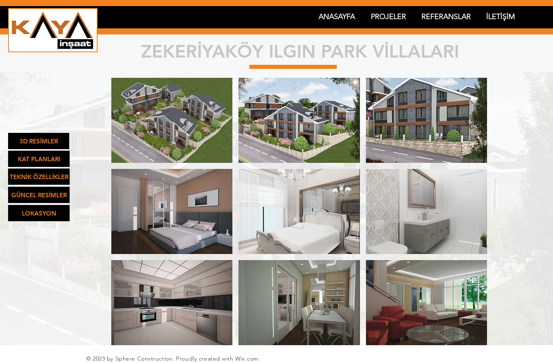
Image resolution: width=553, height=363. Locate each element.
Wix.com (247, 358)
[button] (171, 120)
